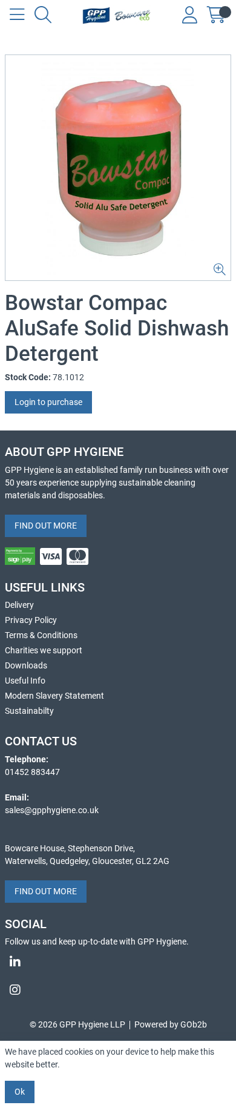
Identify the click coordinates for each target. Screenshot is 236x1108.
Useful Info (25, 680)
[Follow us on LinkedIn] (118, 962)
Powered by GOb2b (170, 1024)
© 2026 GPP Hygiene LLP (77, 1024)
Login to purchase (48, 402)
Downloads (26, 665)
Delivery (19, 605)
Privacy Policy (31, 620)
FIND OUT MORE (46, 525)
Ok (20, 1091)
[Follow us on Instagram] (118, 990)
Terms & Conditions (41, 635)
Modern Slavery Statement (54, 696)
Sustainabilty (29, 711)
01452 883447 (32, 772)
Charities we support (43, 650)
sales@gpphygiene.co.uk (52, 810)
